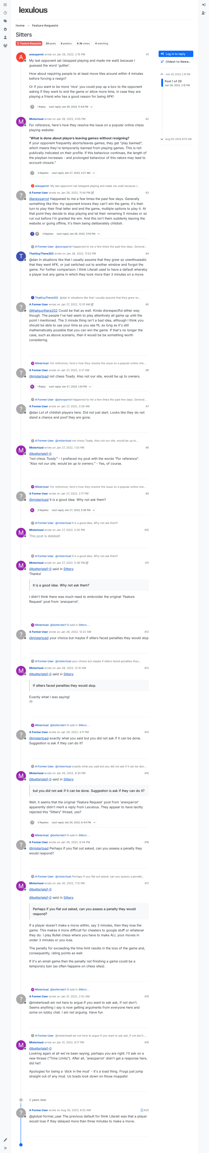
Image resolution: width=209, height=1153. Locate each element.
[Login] (203, 5)
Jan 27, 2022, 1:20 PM (70, 447)
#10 (147, 529)
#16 (147, 842)
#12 (147, 631)
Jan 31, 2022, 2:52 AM (75, 996)
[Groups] (5, 45)
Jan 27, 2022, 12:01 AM (75, 304)
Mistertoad (36, 119)
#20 (146, 1110)
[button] (5, 1140)
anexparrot (36, 54)
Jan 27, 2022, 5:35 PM (71, 529)
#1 (147, 54)
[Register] (203, 13)
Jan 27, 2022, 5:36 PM (71, 562)
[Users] (5, 37)
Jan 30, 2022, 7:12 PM (71, 883)
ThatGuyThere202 (41, 253)
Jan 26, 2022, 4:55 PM (71, 119)
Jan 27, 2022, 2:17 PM (75, 493)
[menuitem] (203, 5)
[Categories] (5, 5)
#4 (147, 253)
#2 (147, 119)
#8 (147, 447)
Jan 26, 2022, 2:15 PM (71, 54)
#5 (147, 304)
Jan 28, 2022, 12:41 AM (71, 668)
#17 (147, 883)
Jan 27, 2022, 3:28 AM (75, 406)
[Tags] (5, 21)
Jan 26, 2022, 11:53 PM (81, 253)
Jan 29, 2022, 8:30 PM (71, 773)
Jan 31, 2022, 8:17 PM (70, 1042)
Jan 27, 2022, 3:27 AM (75, 370)
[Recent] (5, 13)
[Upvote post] (130, 107)
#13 (147, 668)
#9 (147, 493)
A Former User (38, 192)
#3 (147, 192)
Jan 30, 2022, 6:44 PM (75, 842)
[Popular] (5, 29)
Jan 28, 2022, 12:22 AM (76, 631)
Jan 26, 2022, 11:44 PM (75, 192)
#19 (147, 1042)
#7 (147, 406)
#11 (147, 562)
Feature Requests (30, 43)
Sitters (68, 569)
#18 (147, 996)
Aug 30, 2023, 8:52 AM (76, 1110)
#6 (147, 370)
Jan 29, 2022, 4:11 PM (75, 732)
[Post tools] (145, 107)
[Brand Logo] (33, 10)
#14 (147, 732)
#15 (147, 773)
